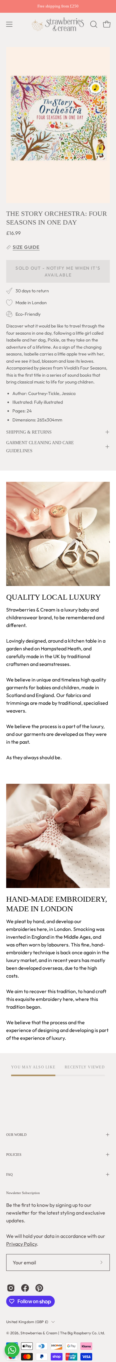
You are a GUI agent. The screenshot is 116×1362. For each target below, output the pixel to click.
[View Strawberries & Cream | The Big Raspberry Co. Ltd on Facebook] (25, 1288)
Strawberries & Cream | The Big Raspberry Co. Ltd (62, 1333)
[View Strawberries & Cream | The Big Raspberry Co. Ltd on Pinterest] (39, 1288)
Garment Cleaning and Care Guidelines (40, 446)
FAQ (9, 1174)
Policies (13, 1154)
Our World (16, 1135)
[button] (93, 24)
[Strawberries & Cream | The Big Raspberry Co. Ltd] (58, 24)
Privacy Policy (21, 1244)
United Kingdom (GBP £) (27, 1321)
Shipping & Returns (29, 432)
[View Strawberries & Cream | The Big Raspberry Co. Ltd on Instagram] (10, 1288)
